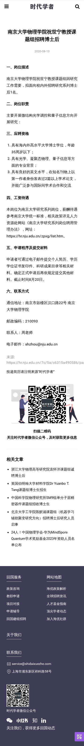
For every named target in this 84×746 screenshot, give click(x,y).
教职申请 (13, 596)
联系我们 (14, 652)
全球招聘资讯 (56, 596)
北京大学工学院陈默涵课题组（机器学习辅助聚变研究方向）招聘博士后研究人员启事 (42, 518)
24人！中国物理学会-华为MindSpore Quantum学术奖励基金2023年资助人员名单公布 (43, 538)
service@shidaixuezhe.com (31, 664)
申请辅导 (13, 611)
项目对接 (13, 604)
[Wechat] (11, 720)
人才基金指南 (56, 604)
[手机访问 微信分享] (79, 736)
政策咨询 (13, 588)
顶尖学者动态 (56, 611)
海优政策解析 (56, 588)
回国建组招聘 (16, 619)
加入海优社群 (56, 619)
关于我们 (14, 635)
